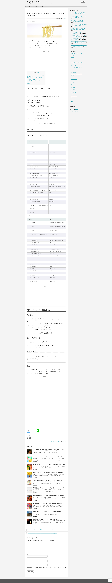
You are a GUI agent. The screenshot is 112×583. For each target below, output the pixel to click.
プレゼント (73, 70)
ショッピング (73, 65)
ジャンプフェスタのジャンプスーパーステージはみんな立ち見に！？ (49, 457)
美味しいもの (73, 92)
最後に (29, 83)
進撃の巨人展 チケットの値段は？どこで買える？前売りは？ (47, 511)
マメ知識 (72, 75)
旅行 (72, 84)
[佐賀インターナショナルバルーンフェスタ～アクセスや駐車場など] (29, 475)
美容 (72, 94)
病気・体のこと (74, 87)
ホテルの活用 (73, 72)
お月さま (72, 57)
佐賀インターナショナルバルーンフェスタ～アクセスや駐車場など (48, 472)
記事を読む (35, 461)
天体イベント (73, 82)
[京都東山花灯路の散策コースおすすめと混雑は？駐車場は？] (29, 521)
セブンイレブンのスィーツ (76, 67)
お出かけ (72, 55)
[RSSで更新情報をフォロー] (84, 2)
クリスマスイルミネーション (77, 62)
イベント (64, 18)
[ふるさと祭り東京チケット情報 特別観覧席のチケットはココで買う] (29, 498)
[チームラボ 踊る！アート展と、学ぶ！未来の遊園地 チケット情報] (29, 467)
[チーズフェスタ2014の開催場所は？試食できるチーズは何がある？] (29, 451)
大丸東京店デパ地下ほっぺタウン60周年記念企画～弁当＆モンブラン (49, 488)
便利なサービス (74, 79)
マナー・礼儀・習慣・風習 (76, 74)
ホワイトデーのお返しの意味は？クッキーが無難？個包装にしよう (48, 503)
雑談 (72, 101)
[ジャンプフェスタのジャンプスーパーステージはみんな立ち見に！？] (29, 459)
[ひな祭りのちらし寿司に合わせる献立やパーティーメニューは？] (29, 483)
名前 (28, 554)
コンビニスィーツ (74, 63)
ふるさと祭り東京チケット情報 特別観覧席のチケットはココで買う (49, 495)
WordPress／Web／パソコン (77, 53)
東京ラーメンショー (55, 441)
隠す (38, 72)
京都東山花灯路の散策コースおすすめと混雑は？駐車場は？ (47, 519)
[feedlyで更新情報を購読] (82, 2)
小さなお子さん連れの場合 (35, 80)
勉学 (72, 80)
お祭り (72, 58)
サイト (28, 563)
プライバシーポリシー (74, 111)
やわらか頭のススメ (35, 2)
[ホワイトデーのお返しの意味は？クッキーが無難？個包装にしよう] (29, 506)
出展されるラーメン (31, 76)
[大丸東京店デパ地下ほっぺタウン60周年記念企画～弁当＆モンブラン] (29, 490)
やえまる (64, 441)
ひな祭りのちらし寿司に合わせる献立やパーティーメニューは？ (48, 480)
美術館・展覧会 (74, 96)
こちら (76, 109)
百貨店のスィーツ (74, 89)
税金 (72, 90)
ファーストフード (74, 68)
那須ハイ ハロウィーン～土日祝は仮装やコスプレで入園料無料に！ (42, 533)
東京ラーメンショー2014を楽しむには (35, 77)
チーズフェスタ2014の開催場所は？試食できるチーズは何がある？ (49, 449)
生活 (72, 85)
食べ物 (72, 102)
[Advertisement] (46, 59)
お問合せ (36, 6)
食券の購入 (32, 79)
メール (28, 559)
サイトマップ (31, 6)
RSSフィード (41, 6)
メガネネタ (73, 77)
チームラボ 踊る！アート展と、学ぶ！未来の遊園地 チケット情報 (49, 464)
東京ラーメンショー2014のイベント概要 (36, 75)
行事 (72, 97)
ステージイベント (33, 82)
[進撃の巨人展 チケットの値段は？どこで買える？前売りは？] (29, 514)
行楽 (72, 99)
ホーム (26, 6)
